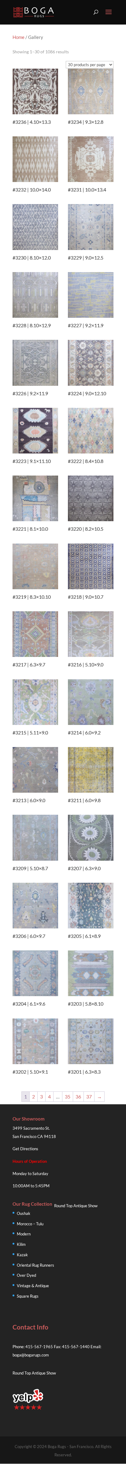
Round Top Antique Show (76, 1205)
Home (18, 37)
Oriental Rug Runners (35, 1265)
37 (89, 1096)
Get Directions (25, 1148)
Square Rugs (28, 1296)
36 (78, 1096)
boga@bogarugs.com (31, 1354)
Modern (24, 1233)
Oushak (23, 1213)
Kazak (22, 1254)
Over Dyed (26, 1275)
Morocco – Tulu (30, 1223)
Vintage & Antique (33, 1285)
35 (67, 1096)
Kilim (21, 1244)
